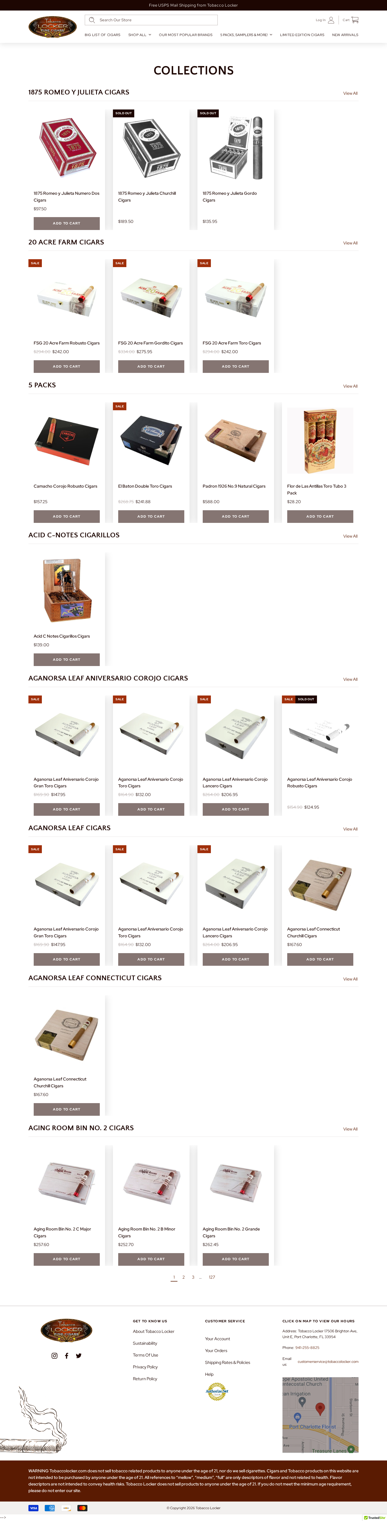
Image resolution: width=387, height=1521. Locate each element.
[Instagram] (54, 1356)
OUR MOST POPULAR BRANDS (185, 35)
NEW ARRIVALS (345, 35)
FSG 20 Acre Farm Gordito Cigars (150, 343)
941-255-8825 (307, 1347)
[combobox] (151, 20)
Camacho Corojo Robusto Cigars (65, 486)
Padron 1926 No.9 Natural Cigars (234, 486)
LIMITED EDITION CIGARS (302, 35)
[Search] (92, 20)
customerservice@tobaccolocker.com (328, 1361)
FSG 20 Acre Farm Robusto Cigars (67, 343)
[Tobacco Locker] (52, 27)
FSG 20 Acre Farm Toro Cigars (232, 343)
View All (350, 93)
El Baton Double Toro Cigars (145, 486)
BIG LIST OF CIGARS (103, 35)
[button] (349, 20)
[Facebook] (67, 1356)
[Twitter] (79, 1356)
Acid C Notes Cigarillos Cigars (62, 636)
